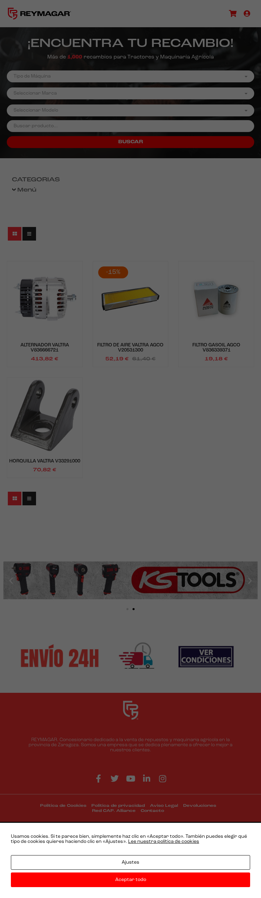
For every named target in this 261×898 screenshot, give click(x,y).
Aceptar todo (130, 879)
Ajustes (130, 862)
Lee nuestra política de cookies (163, 841)
